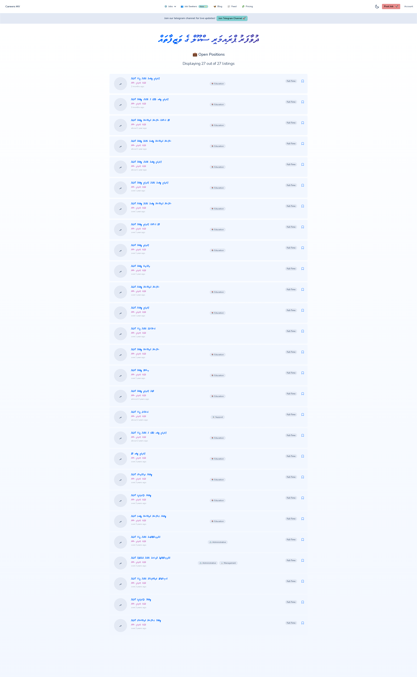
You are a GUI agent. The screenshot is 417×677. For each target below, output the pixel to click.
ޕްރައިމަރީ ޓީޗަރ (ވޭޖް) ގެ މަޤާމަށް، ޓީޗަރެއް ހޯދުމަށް (150, 99)
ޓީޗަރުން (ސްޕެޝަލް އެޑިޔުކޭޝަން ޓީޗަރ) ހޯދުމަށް (148, 516)
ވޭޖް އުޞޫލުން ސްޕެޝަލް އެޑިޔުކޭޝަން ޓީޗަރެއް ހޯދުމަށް (150, 120)
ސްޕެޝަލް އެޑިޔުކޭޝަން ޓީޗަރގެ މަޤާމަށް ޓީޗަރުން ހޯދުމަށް (151, 203)
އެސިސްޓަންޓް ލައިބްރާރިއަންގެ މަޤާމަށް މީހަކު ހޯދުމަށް (149, 579)
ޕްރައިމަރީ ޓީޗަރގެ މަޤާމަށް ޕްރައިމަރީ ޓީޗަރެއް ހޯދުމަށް (149, 183)
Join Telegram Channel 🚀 (232, 18)
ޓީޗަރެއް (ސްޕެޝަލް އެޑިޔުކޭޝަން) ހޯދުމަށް (146, 620)
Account (408, 6)
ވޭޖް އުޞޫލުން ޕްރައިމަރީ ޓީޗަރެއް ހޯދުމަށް (145, 224)
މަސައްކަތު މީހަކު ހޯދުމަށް (140, 412)
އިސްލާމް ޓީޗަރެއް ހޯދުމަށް (140, 370)
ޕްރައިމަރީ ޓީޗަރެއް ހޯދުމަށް (140, 245)
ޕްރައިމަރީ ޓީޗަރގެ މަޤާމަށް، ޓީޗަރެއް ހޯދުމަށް (146, 162)
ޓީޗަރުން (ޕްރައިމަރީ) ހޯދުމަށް (141, 495)
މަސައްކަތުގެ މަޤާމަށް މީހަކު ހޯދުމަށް (143, 329)
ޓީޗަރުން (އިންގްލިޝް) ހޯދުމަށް (141, 474)
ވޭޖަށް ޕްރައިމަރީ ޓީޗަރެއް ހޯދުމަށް (142, 391)
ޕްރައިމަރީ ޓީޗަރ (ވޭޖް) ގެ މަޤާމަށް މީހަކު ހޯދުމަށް (149, 433)
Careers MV (12, 6)
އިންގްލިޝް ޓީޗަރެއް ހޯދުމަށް (140, 266)
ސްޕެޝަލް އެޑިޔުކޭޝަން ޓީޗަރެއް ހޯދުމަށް (145, 349)
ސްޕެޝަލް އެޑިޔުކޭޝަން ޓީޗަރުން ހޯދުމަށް (145, 287)
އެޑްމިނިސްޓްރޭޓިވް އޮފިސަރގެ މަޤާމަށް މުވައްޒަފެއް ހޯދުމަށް (150, 558)
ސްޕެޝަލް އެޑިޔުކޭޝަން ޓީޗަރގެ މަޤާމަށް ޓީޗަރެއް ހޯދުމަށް (151, 141)
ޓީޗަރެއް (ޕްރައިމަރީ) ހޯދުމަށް (141, 599)
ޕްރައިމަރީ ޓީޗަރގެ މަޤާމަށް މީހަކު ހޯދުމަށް (145, 78)
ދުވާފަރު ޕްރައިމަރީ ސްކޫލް (138, 83)
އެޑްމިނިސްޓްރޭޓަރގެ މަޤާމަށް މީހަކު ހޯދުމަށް (145, 537)
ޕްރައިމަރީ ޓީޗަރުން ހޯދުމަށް (140, 308)
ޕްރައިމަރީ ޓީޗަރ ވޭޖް (138, 454)
